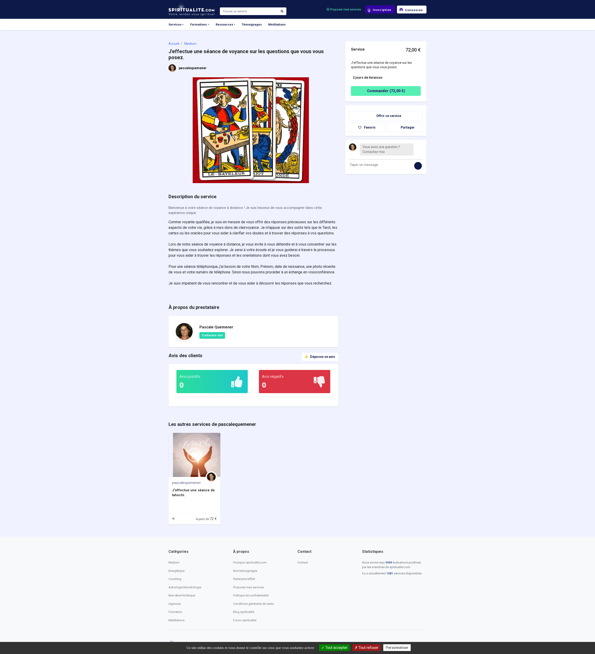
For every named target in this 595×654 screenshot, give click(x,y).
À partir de (206, 519)
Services (175, 24)
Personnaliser (397, 647)
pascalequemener (193, 68)
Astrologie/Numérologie (185, 587)
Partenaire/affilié (244, 579)
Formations (198, 24)
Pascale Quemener (216, 327)
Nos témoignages (245, 571)
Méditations (277, 24)
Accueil (174, 43)
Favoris (369, 127)
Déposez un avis (322, 357)
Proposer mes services (345, 9)
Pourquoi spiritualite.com (250, 562)
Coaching (175, 579)
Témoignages (252, 24)
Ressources (224, 24)
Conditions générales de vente (253, 603)
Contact (303, 562)
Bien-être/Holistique (182, 595)
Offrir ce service (388, 116)
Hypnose (175, 603)
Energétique (177, 571)
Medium (190, 43)
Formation (175, 612)
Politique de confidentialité (251, 595)
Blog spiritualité (243, 612)
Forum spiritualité (244, 620)
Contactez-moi (212, 335)
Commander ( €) (386, 91)
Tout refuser (368, 647)
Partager (407, 127)
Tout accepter (335, 647)
